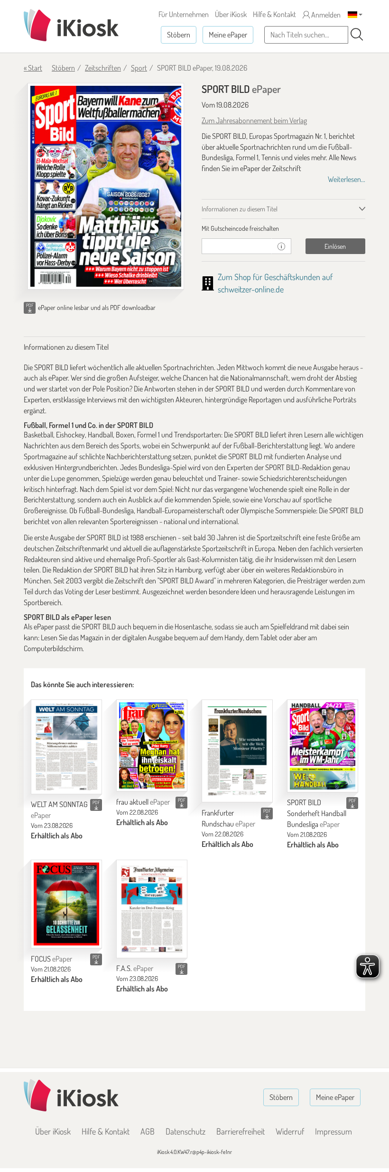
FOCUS (51, 958)
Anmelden (325, 14)
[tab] (283, 228)
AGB (147, 1131)
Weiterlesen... (346, 179)
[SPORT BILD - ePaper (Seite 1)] (106, 186)
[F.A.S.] (151, 909)
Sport (139, 68)
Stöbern (178, 34)
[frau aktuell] (151, 745)
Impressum (333, 1131)
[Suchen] (356, 34)
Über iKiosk (231, 14)
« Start (33, 68)
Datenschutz (185, 1131)
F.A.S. (134, 968)
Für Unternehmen (183, 14)
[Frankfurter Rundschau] (237, 751)
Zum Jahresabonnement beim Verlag (254, 120)
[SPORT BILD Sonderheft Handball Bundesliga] (322, 746)
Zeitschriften (103, 68)
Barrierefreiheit (240, 1131)
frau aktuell (143, 802)
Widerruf (290, 1131)
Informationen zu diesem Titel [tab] (240, 209)
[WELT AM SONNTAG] (66, 747)
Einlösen (335, 246)
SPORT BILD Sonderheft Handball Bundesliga (316, 813)
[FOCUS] (66, 904)
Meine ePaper (228, 34)
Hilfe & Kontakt (274, 14)
